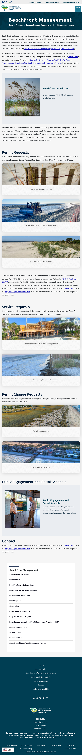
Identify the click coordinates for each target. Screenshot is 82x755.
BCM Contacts (14, 580)
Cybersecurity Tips (71, 2)
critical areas (73, 57)
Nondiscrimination (41, 681)
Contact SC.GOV (56, 745)
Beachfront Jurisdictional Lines (21, 585)
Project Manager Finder (18, 627)
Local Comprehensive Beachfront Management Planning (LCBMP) (34, 622)
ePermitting (14, 606)
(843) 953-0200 (67, 288)
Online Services (52, 2)
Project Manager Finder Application (17, 292)
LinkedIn (40, 698)
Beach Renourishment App (19, 595)
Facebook (34, 698)
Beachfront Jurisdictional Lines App (23, 590)
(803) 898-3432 (41, 725)
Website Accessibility (41, 689)
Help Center (41, 745)
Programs (19, 25)
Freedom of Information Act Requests (41, 673)
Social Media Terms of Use (41, 677)
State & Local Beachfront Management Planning (27, 643)
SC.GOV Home (11, 745)
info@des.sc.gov (40, 728)
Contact (41, 665)
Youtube (47, 698)
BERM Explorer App (17, 601)
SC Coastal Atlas (15, 638)
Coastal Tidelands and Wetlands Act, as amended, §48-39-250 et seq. (49, 49)
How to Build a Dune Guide (19, 611)
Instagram (37, 698)
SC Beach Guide (15, 632)
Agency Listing (35, 2)
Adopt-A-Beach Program (19, 574)
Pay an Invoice (41, 669)
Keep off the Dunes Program (20, 617)
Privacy (41, 685)
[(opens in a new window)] (7, 2)
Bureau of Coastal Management (38, 25)
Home (11, 25)
